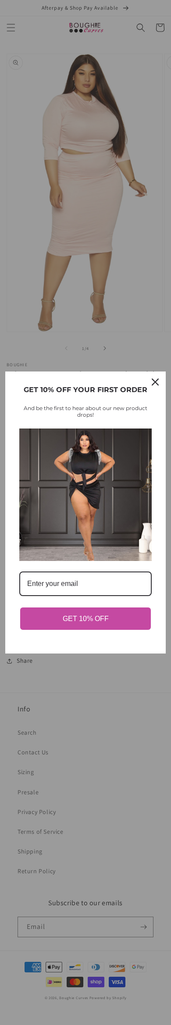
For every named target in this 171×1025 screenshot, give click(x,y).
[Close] (155, 382)
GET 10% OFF (86, 618)
